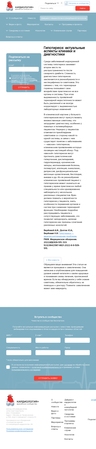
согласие (68, 365)
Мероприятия (33, 24)
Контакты (49, 24)
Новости (32, 18)
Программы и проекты (69, 422)
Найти (82, 8)
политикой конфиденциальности (24, 81)
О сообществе (56, 401)
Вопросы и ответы (14, 37)
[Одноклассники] (61, 2)
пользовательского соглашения (26, 370)
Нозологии (40, 30)
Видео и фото (54, 412)
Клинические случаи (70, 429)
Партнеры (82, 30)
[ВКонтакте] (57, 2)
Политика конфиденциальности (19, 431)
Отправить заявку (48, 378)
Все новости (53, 260)
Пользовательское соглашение (19, 429)
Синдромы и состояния (69, 415)
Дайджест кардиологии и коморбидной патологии (63, 18)
